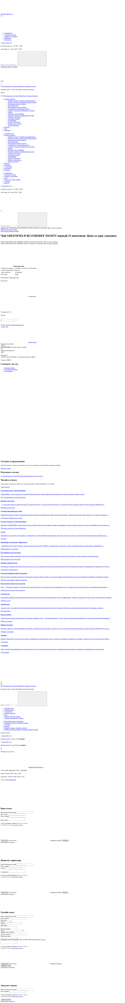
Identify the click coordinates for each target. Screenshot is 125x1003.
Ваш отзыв (4, 820)
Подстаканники (13, 105)
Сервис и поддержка (10, 36)
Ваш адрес (4, 925)
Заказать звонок (5, 999)
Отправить (65, 840)
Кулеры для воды (9, 99)
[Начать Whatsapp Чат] (1, 748)
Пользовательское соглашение (13, 721)
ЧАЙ (16, 274)
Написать (65, 892)
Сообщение (4, 872)
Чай (2, 229)
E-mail (3, 868)
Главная (3, 228)
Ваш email (4, 814)
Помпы (10, 112)
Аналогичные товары (10, 229)
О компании (8, 33)
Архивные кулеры (13, 119)
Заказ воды (7, 39)
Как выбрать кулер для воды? (34, 476)
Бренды (6, 183)
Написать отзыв (6, 468)
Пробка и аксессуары (14, 124)
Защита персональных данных (13, 718)
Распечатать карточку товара (10, 231)
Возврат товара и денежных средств (15, 728)
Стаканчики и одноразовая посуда (18, 109)
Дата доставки (5, 934)
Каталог (6, 127)
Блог (5, 129)
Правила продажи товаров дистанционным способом (21, 729)
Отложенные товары (10, 369)
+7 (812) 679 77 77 (6, 736)
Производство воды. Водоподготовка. (16, 723)
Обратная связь (9, 710)
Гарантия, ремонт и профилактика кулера (21, 115)
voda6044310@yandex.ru (35, 767)
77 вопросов (8, 166)
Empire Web (12, 780)
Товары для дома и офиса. (12, 179)
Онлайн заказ (32, 342)
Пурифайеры (12, 120)
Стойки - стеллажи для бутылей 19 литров (21, 110)
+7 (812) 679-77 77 (6, 43)
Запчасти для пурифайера (16, 114)
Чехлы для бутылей (14, 122)
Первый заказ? (5, 932)
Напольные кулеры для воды (17, 104)
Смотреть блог (5, 487)
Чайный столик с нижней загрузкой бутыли (21, 100)
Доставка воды (9, 133)
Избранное (7, 38)
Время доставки (6, 936)
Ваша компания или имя (8, 812)
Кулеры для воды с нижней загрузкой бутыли (22, 102)
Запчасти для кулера (14, 117)
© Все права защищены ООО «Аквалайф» (14, 770)
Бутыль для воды (13, 125)
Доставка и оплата (10, 35)
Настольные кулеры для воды (17, 107)
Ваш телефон (5, 816)
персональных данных (17, 825)
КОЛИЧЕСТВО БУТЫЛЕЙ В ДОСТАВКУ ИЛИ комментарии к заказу (23, 939)
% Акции (7, 181)
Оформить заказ (6, 965)
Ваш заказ (4, 920)
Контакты (7, 130)
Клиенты (7, 170)
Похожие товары (9, 368)
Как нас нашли (5, 929)
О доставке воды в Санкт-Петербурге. (13, 476)
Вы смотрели (8, 371)
